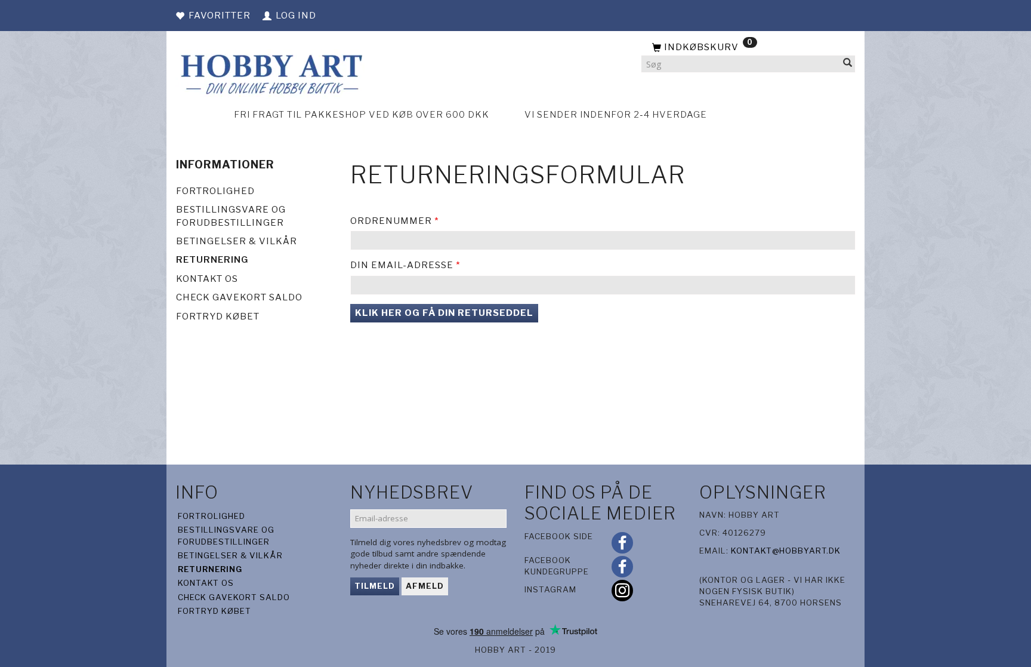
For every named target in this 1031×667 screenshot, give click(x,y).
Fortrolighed (215, 191)
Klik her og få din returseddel (444, 313)
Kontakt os (207, 278)
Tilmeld (374, 586)
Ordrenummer (391, 221)
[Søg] (848, 64)
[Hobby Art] (270, 73)
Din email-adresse (401, 265)
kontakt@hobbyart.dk (786, 550)
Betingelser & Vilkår (236, 241)
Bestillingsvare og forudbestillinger (231, 216)
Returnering (212, 259)
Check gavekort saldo (239, 297)
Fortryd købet (218, 316)
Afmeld (425, 586)
